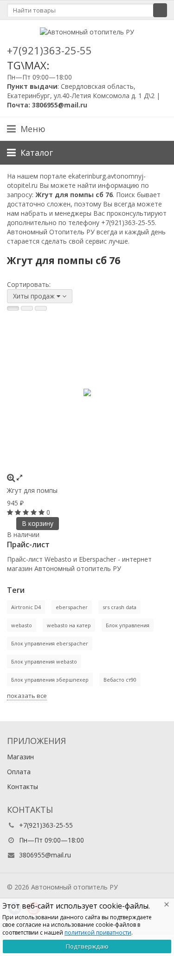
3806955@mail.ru (45, 854)
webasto (21, 625)
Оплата (19, 771)
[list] (27, 308)
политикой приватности (97, 932)
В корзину (37, 523)
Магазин (20, 756)
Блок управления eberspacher (49, 643)
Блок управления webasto (44, 661)
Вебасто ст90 (119, 679)
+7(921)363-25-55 (49, 50)
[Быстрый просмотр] (19, 477)
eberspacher (72, 607)
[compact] (41, 308)
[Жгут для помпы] (87, 392)
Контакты (22, 786)
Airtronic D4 (26, 607)
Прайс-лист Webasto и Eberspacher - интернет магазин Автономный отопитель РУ (79, 564)
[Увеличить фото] (11, 477)
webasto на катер (69, 625)
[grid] (13, 308)
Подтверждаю (87, 946)
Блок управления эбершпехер (50, 679)
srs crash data (119, 607)
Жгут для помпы (32, 490)
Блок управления (127, 625)
